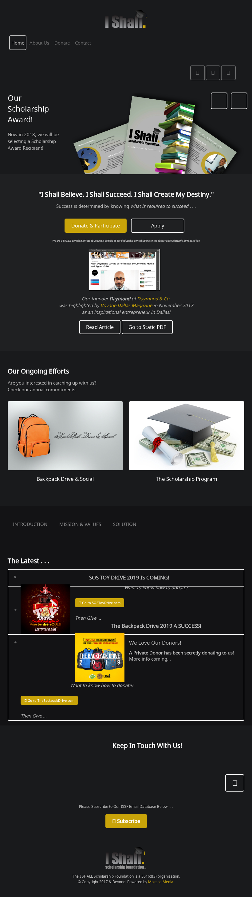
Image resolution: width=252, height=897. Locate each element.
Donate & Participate (95, 225)
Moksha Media (160, 881)
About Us (39, 43)
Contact (83, 43)
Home (17, 43)
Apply (157, 225)
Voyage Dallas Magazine (126, 305)
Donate (62, 43)
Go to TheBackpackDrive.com (50, 700)
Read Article (100, 327)
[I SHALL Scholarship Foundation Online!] (126, 857)
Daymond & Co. (154, 298)
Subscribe (128, 821)
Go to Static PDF (147, 327)
